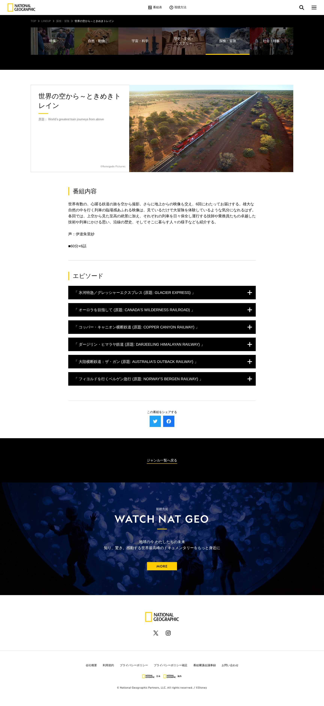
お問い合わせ (230, 665)
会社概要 (91, 665)
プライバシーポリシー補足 (171, 665)
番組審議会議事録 (204, 665)
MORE (162, 566)
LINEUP (46, 21)
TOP (33, 21)
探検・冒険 (62, 21)
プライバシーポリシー (134, 665)
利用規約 (108, 665)
